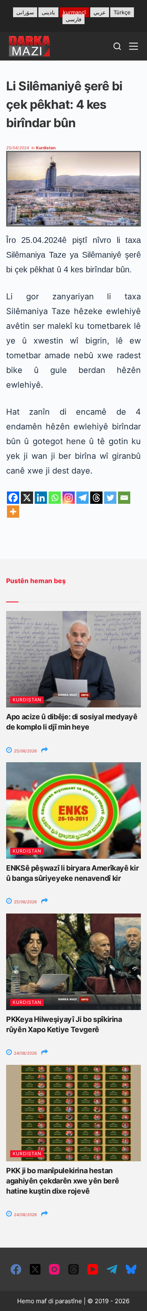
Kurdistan (46, 147)
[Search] (117, 46)
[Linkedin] (41, 498)
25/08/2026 (25, 750)
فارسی (73, 19)
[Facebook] (13, 498)
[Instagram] (68, 498)
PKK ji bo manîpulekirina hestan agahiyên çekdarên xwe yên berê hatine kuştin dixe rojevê (62, 1180)
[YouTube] (92, 1269)
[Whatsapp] (55, 498)
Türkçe (122, 12)
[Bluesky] (131, 1269)
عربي (100, 12)
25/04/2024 (17, 147)
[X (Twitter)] (35, 1269)
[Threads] (96, 498)
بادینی (48, 12)
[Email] (124, 498)
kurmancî (74, 12)
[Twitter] (110, 498)
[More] (13, 511)
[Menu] (133, 46)
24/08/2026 (25, 1053)
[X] (27, 498)
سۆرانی (25, 12)
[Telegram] (82, 498)
